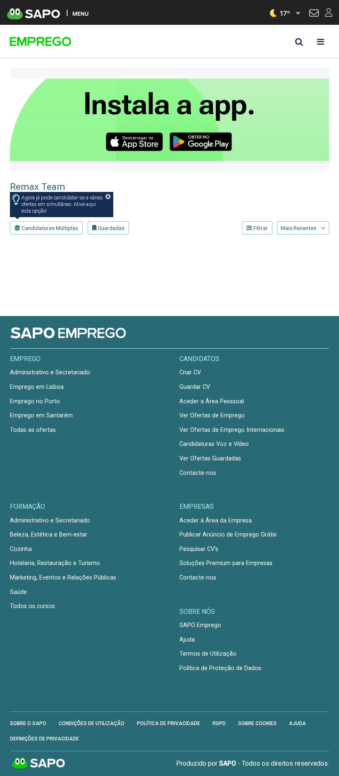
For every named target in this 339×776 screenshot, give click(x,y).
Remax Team (37, 186)
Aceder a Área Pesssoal (211, 401)
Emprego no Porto (35, 401)
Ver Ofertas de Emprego (212, 415)
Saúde (18, 592)
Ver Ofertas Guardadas (210, 458)
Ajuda (187, 639)
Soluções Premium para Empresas (225, 563)
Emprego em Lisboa (37, 386)
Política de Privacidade (168, 723)
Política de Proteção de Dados (220, 668)
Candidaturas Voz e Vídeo (214, 444)
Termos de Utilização (207, 653)
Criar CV (190, 372)
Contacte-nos (197, 473)
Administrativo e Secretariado (50, 372)
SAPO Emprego (200, 625)
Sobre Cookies (257, 723)
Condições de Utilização (91, 723)
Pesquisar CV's (198, 549)
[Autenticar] (314, 14)
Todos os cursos (32, 606)
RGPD (219, 723)
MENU (80, 13)
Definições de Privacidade (44, 739)
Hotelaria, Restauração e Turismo (55, 563)
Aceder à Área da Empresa (215, 520)
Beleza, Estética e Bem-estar (48, 534)
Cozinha (21, 549)
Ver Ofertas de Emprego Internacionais (231, 430)
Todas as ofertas (33, 430)
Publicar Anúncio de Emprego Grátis (228, 534)
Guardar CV (194, 386)
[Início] (68, 41)
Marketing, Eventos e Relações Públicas (63, 577)
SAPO (39, 763)
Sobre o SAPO (28, 723)
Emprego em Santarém (41, 415)
